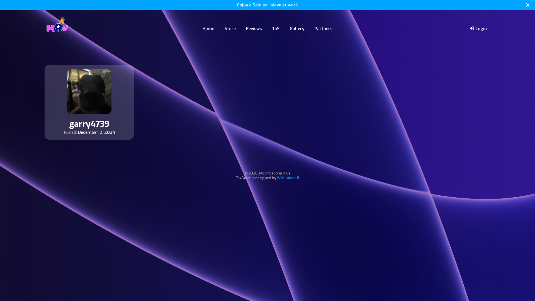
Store (230, 28)
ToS (275, 28)
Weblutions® (288, 178)
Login (481, 28)
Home (208, 28)
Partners (323, 28)
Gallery (297, 28)
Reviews (254, 28)
